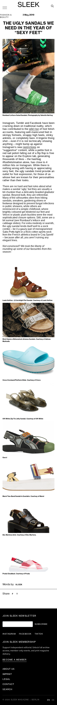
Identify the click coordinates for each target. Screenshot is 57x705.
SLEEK (28, 5)
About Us (9, 669)
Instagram (9, 634)
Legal (6, 679)
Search (7, 689)
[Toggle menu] (5, 7)
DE (53, 700)
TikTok (39, 634)
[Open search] (52, 6)
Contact (8, 684)
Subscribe (41, 624)
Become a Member (15, 660)
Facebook (25, 634)
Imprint (7, 674)
